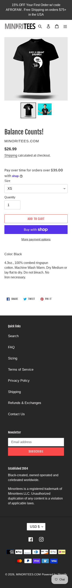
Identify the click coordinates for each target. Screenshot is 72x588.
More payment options (36, 239)
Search (13, 336)
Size (7, 180)
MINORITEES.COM (28, 574)
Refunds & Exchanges (24, 403)
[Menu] (65, 26)
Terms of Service (20, 369)
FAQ (11, 347)
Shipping (10, 155)
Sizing (12, 358)
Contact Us (16, 414)
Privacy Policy (19, 381)
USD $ (35, 526)
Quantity (9, 197)
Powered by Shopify (54, 574)
